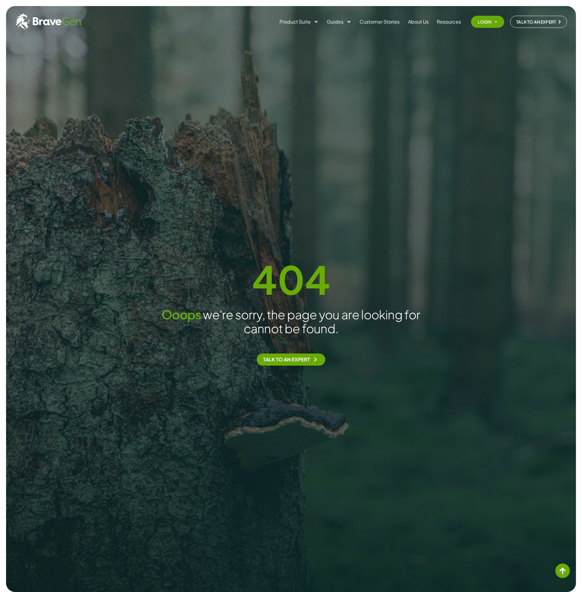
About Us (418, 21)
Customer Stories (380, 21)
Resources (449, 21)
